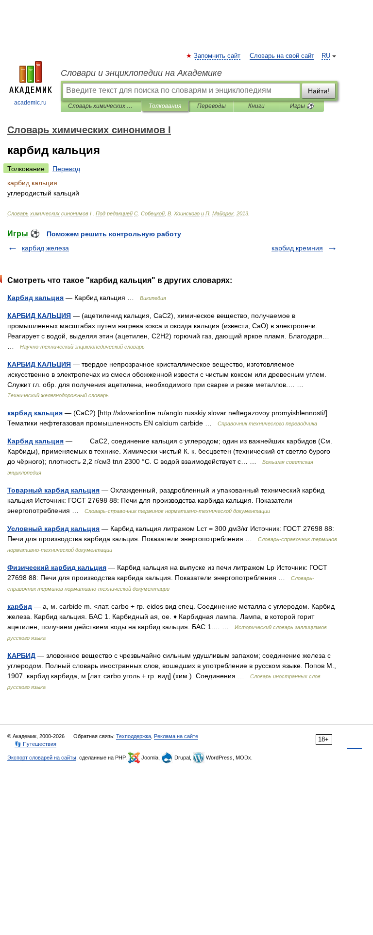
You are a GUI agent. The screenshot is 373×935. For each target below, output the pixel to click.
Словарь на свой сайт (282, 56)
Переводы (211, 106)
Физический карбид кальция (56, 567)
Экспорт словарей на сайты (41, 757)
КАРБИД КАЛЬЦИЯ (39, 315)
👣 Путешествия (35, 744)
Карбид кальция (35, 297)
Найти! (318, 91)
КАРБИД (21, 655)
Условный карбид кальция (53, 528)
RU (326, 56)
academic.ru (30, 102)
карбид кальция (35, 413)
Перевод (66, 169)
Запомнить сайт (217, 56)
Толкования (165, 106)
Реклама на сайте (176, 736)
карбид (19, 606)
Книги (256, 106)
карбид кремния (297, 248)
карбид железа (45, 248)
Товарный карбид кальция (53, 490)
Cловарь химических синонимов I (101, 106)
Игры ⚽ (302, 106)
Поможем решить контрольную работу (114, 234)
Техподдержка (133, 736)
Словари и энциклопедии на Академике (141, 73)
